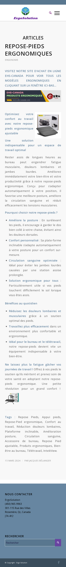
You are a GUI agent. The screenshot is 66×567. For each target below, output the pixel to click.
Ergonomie (11, 59)
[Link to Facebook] (58, 562)
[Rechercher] (50, 13)
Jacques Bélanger (40, 460)
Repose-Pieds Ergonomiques (28, 49)
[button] (33, 96)
